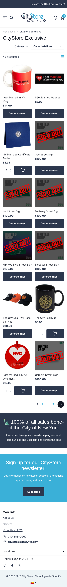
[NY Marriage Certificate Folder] (17, 135)
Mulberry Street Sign (47, 211)
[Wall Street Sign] (17, 192)
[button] (11, 167)
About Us (8, 517)
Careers (7, 524)
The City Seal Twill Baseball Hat (17, 319)
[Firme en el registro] (55, 17)
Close (33, 551)
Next (61, 404)
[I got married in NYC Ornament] (17, 355)
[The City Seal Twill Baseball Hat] (17, 298)
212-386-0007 (17, 536)
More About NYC (13, 530)
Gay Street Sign (44, 154)
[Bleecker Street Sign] (49, 245)
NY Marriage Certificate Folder (16, 156)
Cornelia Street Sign (46, 374)
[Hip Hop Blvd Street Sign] (17, 245)
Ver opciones (17, 113)
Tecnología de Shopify (48, 576)
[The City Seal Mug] (49, 298)
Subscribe (33, 491)
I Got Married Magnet (47, 97)
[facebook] (12, 565)
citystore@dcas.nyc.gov (23, 541)
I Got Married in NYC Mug (15, 99)
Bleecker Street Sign (47, 264)
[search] (11, 18)
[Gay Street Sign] (49, 135)
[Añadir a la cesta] (23, 170)
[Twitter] (20, 565)
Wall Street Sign (12, 211)
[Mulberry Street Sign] (49, 192)
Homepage (9, 31)
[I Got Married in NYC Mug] (17, 78)
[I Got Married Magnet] (49, 78)
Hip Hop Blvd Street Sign (17, 264)
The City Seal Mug (45, 317)
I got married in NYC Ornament (15, 376)
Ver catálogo (5, 17)
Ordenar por (21, 46)
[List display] (62, 56)
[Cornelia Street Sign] (49, 355)
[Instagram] (4, 565)
